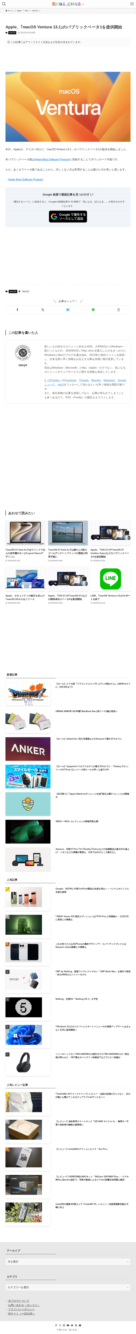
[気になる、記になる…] (68, 4)
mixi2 (61, 384)
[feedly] (71, 1325)
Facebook (70, 380)
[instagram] (64, 1325)
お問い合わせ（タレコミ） (24, 1305)
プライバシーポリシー (21, 1309)
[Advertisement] (68, 59)
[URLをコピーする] (119, 310)
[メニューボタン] (132, 4)
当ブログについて (18, 1301)
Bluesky (96, 380)
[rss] (75, 1325)
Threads (84, 380)
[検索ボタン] (4, 4)
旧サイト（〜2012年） (21, 1313)
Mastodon (109, 380)
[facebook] (56, 1325)
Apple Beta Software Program (52, 159)
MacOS (25, 291)
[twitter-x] (60, 1325)
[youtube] (68, 1325)
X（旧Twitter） (53, 380)
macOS (12, 33)
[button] (17, 310)
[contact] (79, 1325)
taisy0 (23, 365)
